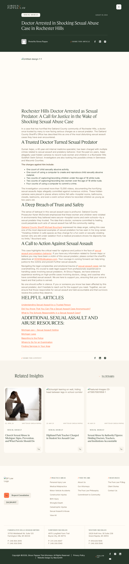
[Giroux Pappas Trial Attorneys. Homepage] (17, 7)
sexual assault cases (88, 266)
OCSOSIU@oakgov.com (45, 259)
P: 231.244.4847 (55, 541)
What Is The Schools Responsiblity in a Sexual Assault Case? (51, 312)
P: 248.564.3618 (15, 541)
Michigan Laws (28, 334)
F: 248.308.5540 (15, 543)
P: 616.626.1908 (95, 541)
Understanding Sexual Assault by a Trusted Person (46, 304)
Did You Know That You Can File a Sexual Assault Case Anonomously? (55, 308)
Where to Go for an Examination (37, 342)
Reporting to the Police (32, 338)
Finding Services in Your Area (35, 346)
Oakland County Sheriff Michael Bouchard (41, 227)
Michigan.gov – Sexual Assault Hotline (40, 330)
